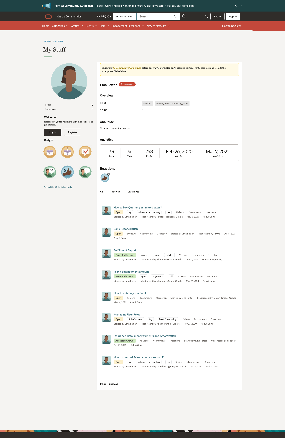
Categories (58, 25)
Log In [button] (52, 132)
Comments (69, 109)
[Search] (176, 16)
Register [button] (72, 132)
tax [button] (168, 212)
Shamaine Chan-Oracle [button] (169, 259)
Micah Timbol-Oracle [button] (224, 297)
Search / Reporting (212, 259)
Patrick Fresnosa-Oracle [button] (170, 216)
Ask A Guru (209, 216)
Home (45, 25)
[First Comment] (85, 172)
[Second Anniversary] (67, 152)
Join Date (179, 156)
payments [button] (158, 276)
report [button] (144, 255)
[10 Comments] (49, 172)
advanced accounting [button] (149, 212)
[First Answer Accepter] (85, 152)
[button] (106, 210)
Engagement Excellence (126, 25)
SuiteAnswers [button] (135, 319)
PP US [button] (217, 233)
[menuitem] (217, 16)
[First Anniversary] (49, 152)
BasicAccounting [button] (167, 319)
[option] (147, 103)
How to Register (231, 25)
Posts (69, 104)
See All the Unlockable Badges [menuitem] (59, 187)
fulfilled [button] (169, 255)
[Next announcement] (241, 6)
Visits (129, 156)
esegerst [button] (231, 340)
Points (149, 156)
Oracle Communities (69, 16)
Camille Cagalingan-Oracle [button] (171, 366)
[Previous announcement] (236, 6)
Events (90, 25)
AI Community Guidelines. (78, 5)
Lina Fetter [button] (131, 216)
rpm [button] (157, 255)
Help (102, 25)
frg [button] (129, 212)
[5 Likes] (67, 172)
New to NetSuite (156, 25)
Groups (75, 25)
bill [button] (171, 276)
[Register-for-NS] (183, 16)
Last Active (217, 156)
